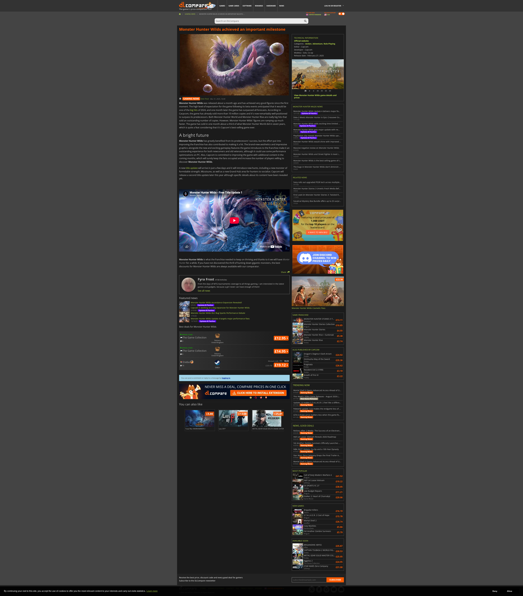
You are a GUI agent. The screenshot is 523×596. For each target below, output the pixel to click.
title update (192, 167)
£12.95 (281, 338)
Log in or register (332, 6)
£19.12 (281, 365)
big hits (194, 110)
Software (247, 6)
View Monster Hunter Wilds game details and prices (315, 96)
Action (308, 43)
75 (183, 365)
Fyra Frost (205, 98)
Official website (301, 41)
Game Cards (234, 6)
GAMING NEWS (191, 98)
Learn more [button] (152, 591)
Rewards (259, 6)
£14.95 (281, 351)
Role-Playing (329, 43)
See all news (204, 290)
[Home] (180, 14)
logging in (226, 378)
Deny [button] (494, 591)
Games (222, 6)
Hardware (271, 6)
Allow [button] (509, 591)
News (281, 6)
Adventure (318, 43)
